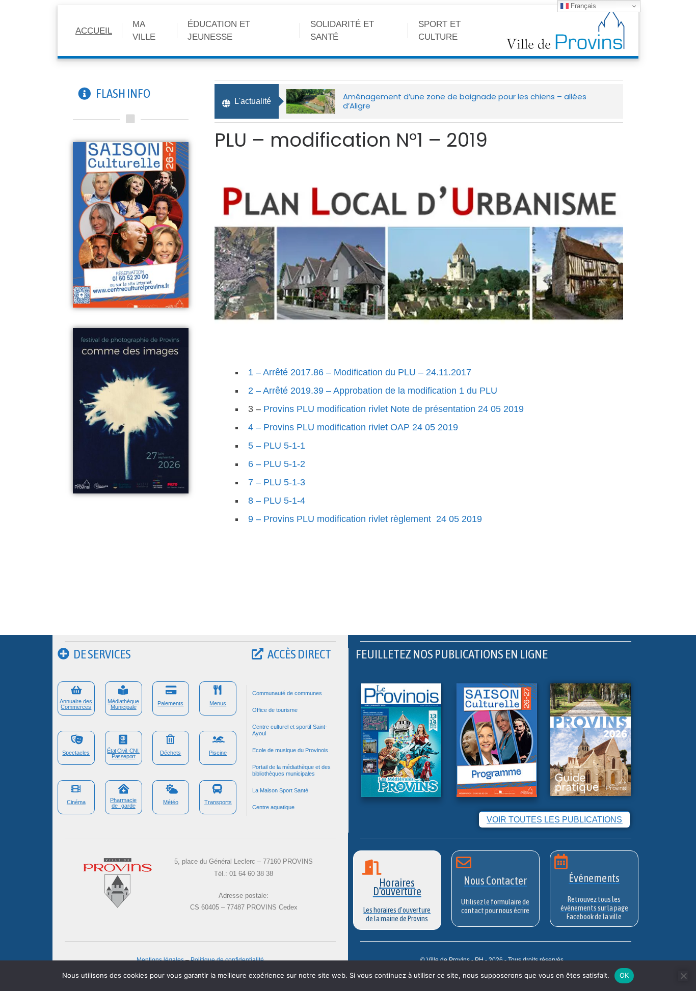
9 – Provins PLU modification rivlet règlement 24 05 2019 (365, 519)
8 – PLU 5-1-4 (276, 500)
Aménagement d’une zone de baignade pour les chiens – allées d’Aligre (464, 101)
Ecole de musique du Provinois (290, 750)
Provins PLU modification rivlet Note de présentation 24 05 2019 (393, 409)
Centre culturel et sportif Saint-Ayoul (289, 730)
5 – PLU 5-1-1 (276, 446)
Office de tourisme (275, 710)
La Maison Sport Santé (280, 790)
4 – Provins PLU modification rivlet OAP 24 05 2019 (353, 427)
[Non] (683, 976)
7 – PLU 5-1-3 (276, 482)
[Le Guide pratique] (590, 739)
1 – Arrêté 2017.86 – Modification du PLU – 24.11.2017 (359, 372)
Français (582, 6)
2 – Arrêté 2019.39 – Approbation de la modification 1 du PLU (372, 391)
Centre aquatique (273, 807)
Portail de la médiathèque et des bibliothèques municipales (291, 770)
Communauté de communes (287, 693)
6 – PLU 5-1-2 (276, 464)
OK (624, 975)
